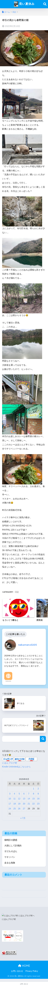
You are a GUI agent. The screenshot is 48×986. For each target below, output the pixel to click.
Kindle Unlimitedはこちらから (16, 767)
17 (10, 804)
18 (14, 804)
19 (19, 804)
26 (19, 809)
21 (29, 804)
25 (14, 809)
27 (24, 809)
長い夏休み (26, 3)
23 (38, 804)
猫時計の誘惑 (10, 840)
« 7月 (22, 818)
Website (8, 681)
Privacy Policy (31, 971)
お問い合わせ (17, 971)
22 (33, 804)
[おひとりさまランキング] (9, 952)
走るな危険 (9, 863)
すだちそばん (10, 851)
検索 (43, 739)
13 (24, 799)
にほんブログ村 (9, 763)
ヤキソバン (9, 857)
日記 (17, 592)
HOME (25, 965)
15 (33, 799)
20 (24, 804)
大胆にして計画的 (12, 845)
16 (38, 799)
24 (10, 809)
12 (19, 799)
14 (29, 799)
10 (10, 799)
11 (14, 799)
